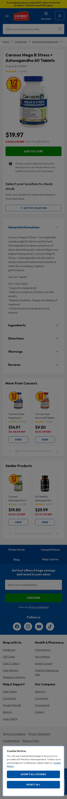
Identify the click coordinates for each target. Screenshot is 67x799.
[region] (33, 771)
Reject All (33, 784)
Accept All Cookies (33, 774)
